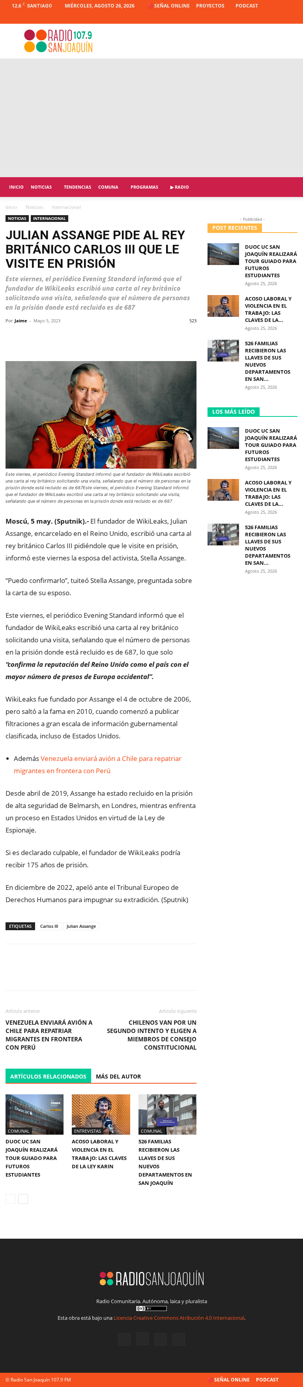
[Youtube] (291, 18)
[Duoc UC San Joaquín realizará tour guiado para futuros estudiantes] (35, 1114)
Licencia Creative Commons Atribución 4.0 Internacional (179, 1317)
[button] (288, 187)
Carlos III (49, 926)
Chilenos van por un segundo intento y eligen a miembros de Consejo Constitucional (151, 1034)
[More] (188, 338)
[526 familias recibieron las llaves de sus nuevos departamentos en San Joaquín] (167, 1114)
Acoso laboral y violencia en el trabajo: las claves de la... (268, 309)
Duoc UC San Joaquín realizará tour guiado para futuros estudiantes (32, 1158)
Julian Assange (81, 926)
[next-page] (23, 1199)
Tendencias (77, 187)
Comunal (19, 1131)
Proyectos (210, 5)
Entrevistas (87, 1131)
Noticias (41, 187)
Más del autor (118, 1076)
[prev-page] (10, 1199)
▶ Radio (179, 187)
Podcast (247, 5)
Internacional (49, 218)
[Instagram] (265, 18)
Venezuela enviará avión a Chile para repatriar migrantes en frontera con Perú (49, 1034)
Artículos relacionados (48, 1076)
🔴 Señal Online (168, 5)
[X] (278, 18)
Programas (144, 187)
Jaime (21, 321)
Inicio (16, 187)
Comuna (108, 187)
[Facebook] (252, 18)
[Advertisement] (151, 117)
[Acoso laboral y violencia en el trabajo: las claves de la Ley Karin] (101, 1114)
